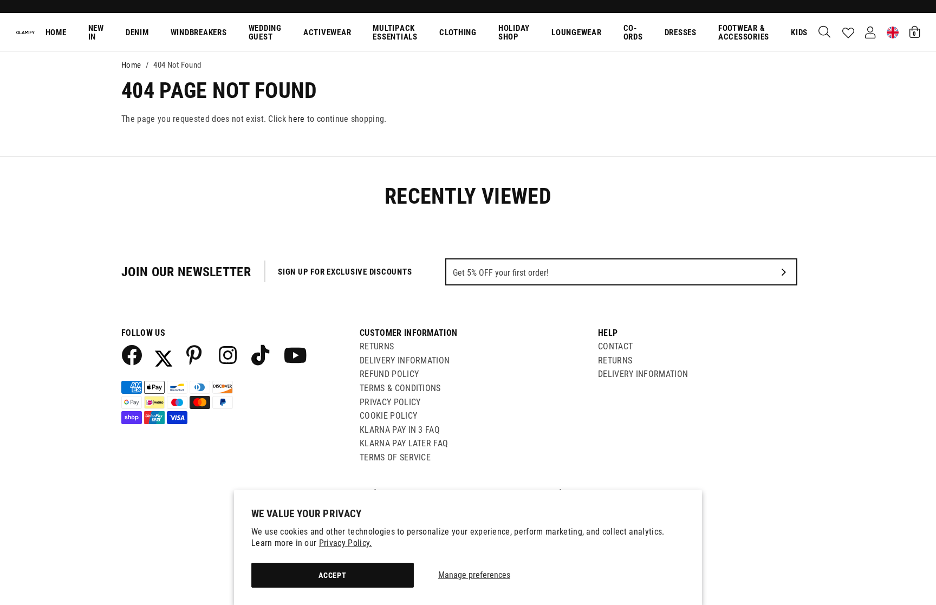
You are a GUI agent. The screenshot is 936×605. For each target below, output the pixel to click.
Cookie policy (388, 416)
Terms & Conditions (400, 388)
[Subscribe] (783, 271)
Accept (332, 575)
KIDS (799, 32)
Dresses (681, 32)
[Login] (870, 32)
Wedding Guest (265, 32)
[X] (163, 355)
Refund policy (389, 374)
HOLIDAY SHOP (514, 32)
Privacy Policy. (345, 543)
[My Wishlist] (848, 33)
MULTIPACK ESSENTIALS (395, 32)
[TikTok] (261, 355)
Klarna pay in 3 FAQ (400, 430)
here (296, 119)
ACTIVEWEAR (327, 32)
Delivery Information (405, 360)
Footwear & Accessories (743, 32)
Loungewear (576, 32)
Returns (377, 346)
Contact (615, 346)
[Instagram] (228, 355)
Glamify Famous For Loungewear (25, 32)
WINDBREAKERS (199, 32)
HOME (56, 32)
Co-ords (633, 32)
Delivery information (643, 374)
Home (131, 65)
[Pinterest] (196, 355)
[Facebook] (131, 355)
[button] (914, 32)
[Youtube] (293, 355)
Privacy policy (390, 402)
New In (96, 32)
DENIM (137, 32)
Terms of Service (395, 457)
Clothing (458, 32)
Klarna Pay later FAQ (404, 443)
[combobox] (824, 32)
